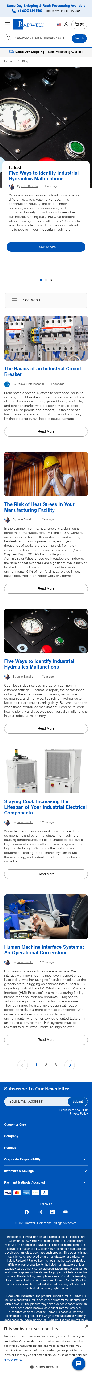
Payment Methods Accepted (24, 1182)
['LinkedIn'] (52, 1212)
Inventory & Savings (19, 1171)
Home (8, 61)
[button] (46, 1367)
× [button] (86, 1326)
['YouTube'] (65, 1212)
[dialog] (46, 1348)
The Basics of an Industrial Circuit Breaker (39, 176)
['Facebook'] (26, 1212)
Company (11, 1136)
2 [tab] (46, 280)
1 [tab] (41, 280)
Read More (46, 431)
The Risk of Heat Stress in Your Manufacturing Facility (39, 507)
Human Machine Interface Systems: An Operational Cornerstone (44, 950)
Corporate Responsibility (22, 1159)
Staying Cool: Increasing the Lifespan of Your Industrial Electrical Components (45, 808)
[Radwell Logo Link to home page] (28, 24)
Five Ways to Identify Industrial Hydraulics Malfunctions (39, 664)
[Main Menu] (7, 24)
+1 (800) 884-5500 (48, 11)
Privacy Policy (79, 1113)
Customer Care (15, 1124)
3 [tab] (51, 280)
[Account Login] (66, 24)
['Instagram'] (39, 1212)
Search (79, 38)
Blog (25, 61)
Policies (10, 1148)
